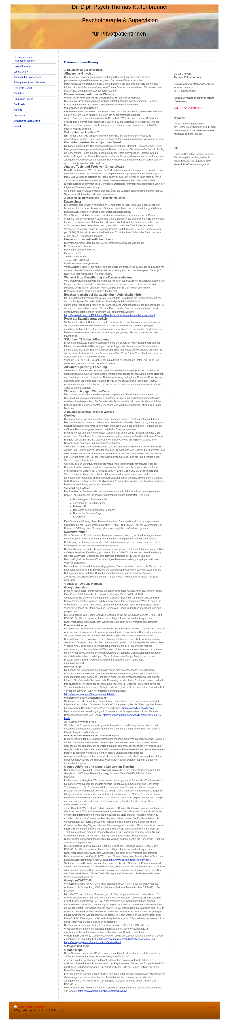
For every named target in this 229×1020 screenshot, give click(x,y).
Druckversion (26, 1006)
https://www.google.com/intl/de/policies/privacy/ (124, 939)
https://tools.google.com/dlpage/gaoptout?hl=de (89, 694)
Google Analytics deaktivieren (138, 708)
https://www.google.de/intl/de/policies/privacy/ (102, 991)
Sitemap (39, 1006)
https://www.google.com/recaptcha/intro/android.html (92, 942)
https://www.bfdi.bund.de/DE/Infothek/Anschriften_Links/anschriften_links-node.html (109, 315)
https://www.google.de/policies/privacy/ (129, 859)
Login (212, 1006)
